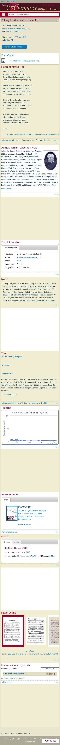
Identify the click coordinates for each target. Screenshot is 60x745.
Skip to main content (7, 1)
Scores (7, 542)
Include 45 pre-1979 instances (12, 678)
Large (54, 140)
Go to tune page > (9, 395)
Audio (16, 542)
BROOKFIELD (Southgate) (12, 357)
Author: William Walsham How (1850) (16, 29)
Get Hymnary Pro (30, 741)
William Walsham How (26, 257)
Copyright (9, 739)
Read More (50, 301)
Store (6, 500)
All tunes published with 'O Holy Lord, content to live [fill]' (24, 403)
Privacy (15, 739)
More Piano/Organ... (25, 524)
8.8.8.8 (19, 261)
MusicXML (23, 37)
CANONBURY (7, 374)
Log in (44, 9)
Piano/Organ (7, 55)
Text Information (10, 248)
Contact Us (22, 739)
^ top (56, 143)
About (3, 739)
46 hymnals (16, 32)
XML (52, 556)
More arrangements (9, 532)
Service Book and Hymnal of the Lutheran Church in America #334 (34, 134)
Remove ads (6, 5)
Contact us (26, 733)
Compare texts (28, 140)
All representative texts (11, 140)
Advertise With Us (33, 739)
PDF (16, 37)
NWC (34, 556)
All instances (7, 682)
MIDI (12, 40)
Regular (47, 140)
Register (53, 9)
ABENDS (5, 365)
